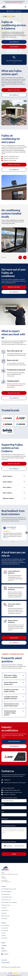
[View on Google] (4, 528)
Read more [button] (5, 537)
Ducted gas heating (5, 894)
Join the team (4, 937)
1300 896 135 (3, 877)
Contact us (4, 950)
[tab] (4, 257)
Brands (3, 942)
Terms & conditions (5, 962)
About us (3, 922)
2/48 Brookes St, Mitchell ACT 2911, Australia (9, 874)
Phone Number (4, 818)
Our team (3, 933)
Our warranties (4, 928)
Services (3, 886)
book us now (14, 637)
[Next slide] (25, 257)
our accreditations (14, 741)
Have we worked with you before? (9, 797)
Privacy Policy (4, 959)
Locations (3, 945)
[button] (25, 6)
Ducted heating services (6, 897)
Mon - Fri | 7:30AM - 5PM (5, 881)
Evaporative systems (5, 905)
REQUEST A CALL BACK (14, 287)
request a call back (14, 90)
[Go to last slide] (20, 257)
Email (2, 811)
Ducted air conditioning (6, 891)
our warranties (14, 746)
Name (2, 804)
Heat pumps (4, 913)
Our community (4, 930)
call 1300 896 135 (14, 41)
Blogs (2, 948)
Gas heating (4, 907)
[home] (3, 6)
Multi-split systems (5, 915)
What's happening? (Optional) (8, 825)
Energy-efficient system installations (9, 902)
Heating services (5, 910)
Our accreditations (5, 925)
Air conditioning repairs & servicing (8, 888)
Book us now (14, 46)
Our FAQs (3, 935)
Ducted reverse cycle (5, 899)
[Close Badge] (20, 972)
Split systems (4, 918)
